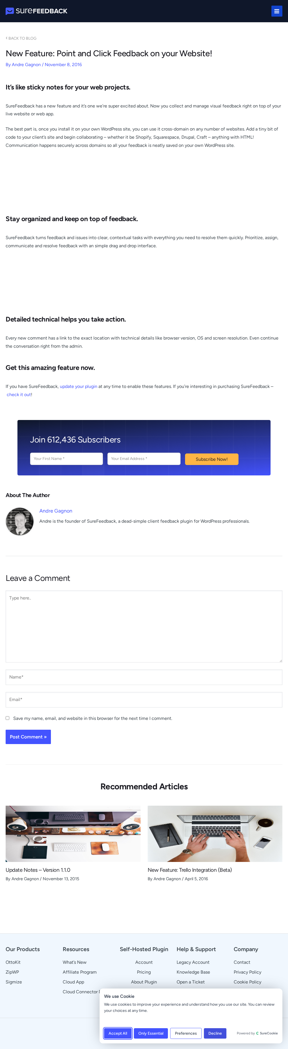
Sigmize (14, 982)
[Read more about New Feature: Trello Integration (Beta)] (215, 833)
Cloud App (73, 982)
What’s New (75, 962)
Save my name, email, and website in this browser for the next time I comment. (92, 718)
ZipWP (12, 972)
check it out (19, 394)
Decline (215, 1033)
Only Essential (150, 1033)
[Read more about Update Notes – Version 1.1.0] (73, 833)
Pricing (144, 972)
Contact (242, 962)
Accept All (118, 1033)
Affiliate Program (80, 972)
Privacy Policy (247, 972)
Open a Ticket (191, 982)
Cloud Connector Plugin (87, 991)
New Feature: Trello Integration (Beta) (190, 870)
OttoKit (13, 962)
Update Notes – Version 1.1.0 (38, 870)
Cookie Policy (247, 982)
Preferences (186, 1033)
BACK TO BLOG (21, 38)
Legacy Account (193, 962)
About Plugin (144, 982)
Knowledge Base (193, 972)
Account (144, 962)
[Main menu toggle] (276, 11)
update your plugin (78, 386)
